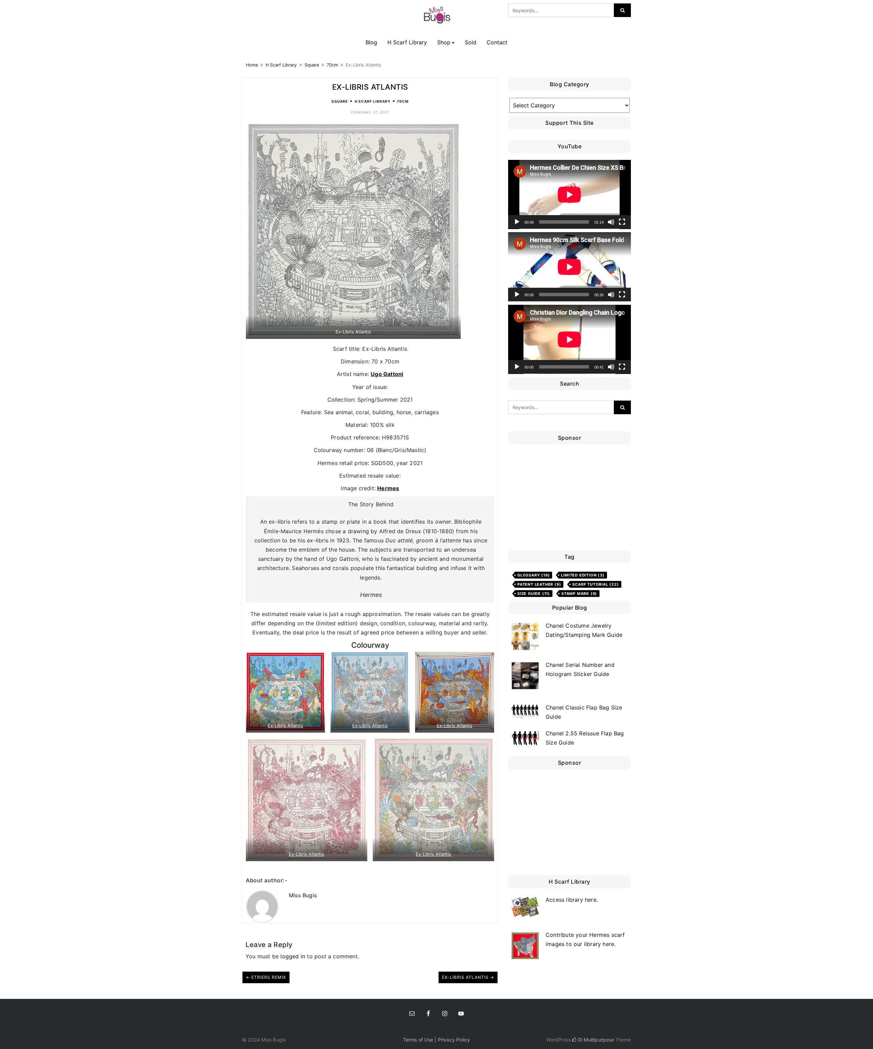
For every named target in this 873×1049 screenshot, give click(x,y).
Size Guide (533, 593)
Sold (470, 42)
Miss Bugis (303, 895)
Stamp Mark (579, 593)
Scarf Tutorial (595, 584)
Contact (497, 42)
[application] (569, 194)
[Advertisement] (571, 499)
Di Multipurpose (595, 1040)
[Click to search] (622, 10)
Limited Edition (582, 575)
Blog (371, 42)
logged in (292, 956)
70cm (332, 65)
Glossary (533, 575)
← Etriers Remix (266, 977)
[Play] (517, 222)
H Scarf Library (407, 42)
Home (252, 65)
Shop (443, 42)
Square (312, 65)
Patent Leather (539, 584)
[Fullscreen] (622, 222)
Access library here (571, 899)
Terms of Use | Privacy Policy (436, 1040)
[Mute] (611, 222)
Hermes (388, 488)
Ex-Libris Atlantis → (468, 977)
